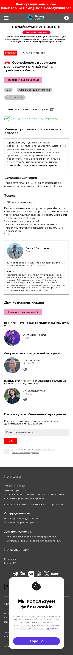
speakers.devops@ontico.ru (41, 537)
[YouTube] (39, 576)
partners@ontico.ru (31, 522)
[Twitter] (46, 576)
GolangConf (32, 8)
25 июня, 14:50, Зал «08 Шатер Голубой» (26, 109)
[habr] (55, 575)
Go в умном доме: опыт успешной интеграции (32, 353)
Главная (10, 53)
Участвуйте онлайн (36, 32)
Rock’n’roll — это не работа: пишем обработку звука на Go (36, 324)
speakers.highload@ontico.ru (44, 541)
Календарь (10, 559)
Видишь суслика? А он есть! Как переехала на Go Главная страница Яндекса (35, 382)
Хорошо (36, 641)
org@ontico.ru (30, 518)
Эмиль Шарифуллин (35, 334)
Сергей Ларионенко (38, 248)
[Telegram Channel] (23, 577)
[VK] (31, 576)
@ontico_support (24, 490)
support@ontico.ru (53, 504)
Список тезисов (34, 53)
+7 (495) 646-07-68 (14, 486)
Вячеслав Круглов (34, 390)
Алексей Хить (31, 360)
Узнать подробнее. (46, 628)
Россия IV (10, 563)
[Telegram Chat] (15, 576)
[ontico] (66, 18)
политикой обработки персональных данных (33, 451)
